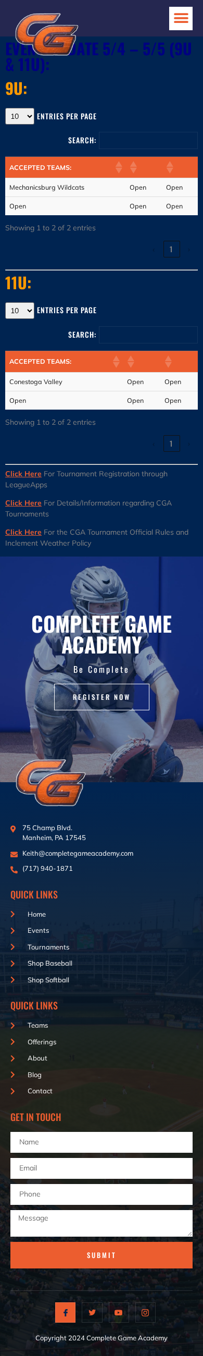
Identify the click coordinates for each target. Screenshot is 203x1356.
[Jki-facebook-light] (65, 1312)
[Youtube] (119, 1312)
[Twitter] (92, 1312)
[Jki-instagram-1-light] (145, 1312)
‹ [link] (154, 248)
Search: (82, 139)
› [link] (190, 248)
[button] (181, 18)
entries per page (67, 115)
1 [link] (172, 248)
